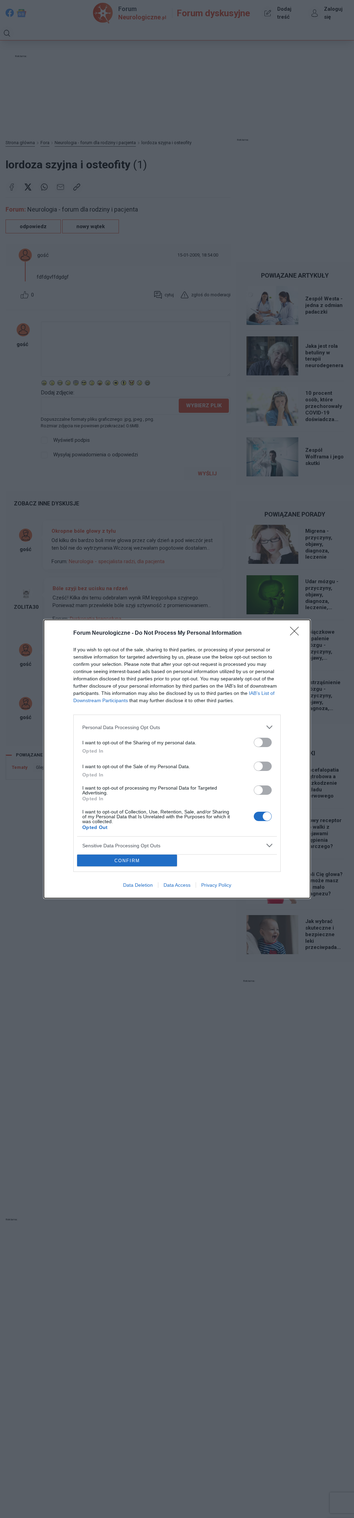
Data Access (177, 885)
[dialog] (177, 759)
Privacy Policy (216, 885)
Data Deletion (138, 885)
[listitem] (177, 727)
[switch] (263, 742)
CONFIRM (127, 860)
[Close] (296, 633)
